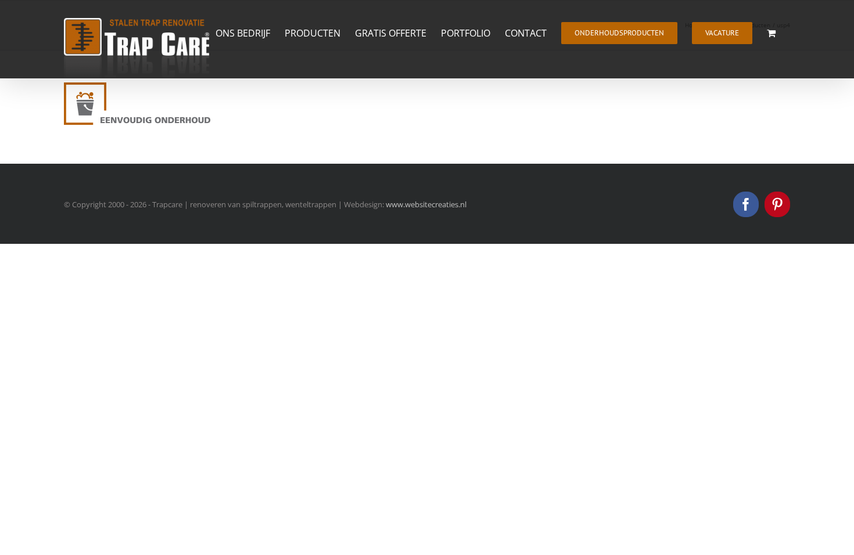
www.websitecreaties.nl (426, 204)
